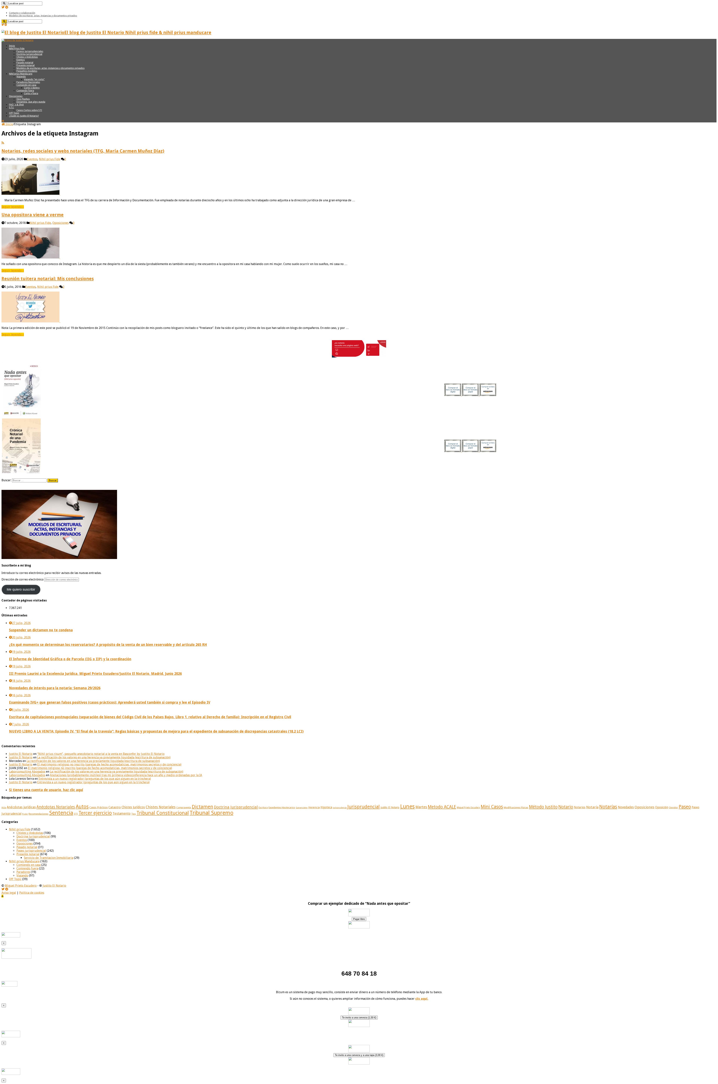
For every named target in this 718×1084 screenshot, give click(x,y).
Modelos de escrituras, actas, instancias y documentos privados (43, 15)
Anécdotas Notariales (55, 807)
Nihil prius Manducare (20, 73)
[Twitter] (2, 7)
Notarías (608, 806)
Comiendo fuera (25, 90)
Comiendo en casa (26, 85)
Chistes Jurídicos (133, 807)
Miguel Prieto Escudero (468, 807)
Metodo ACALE (442, 806)
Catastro (114, 807)
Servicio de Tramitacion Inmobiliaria (48, 858)
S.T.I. (11, 107)
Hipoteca (326, 807)
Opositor (673, 807)
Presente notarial (25, 65)
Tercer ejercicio (95, 813)
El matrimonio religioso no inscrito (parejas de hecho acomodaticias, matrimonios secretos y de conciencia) (109, 764)
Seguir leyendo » (12, 207)
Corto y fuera (31, 93)
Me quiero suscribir (21, 589)
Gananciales (302, 807)
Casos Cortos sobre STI (29, 110)
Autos (82, 806)
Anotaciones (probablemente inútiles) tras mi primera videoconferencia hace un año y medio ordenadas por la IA (126, 775)
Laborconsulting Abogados (27, 771)
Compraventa (183, 807)
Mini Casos (492, 806)
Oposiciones (15, 96)
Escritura (263, 807)
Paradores (23, 872)
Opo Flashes (23, 99)
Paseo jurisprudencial (31, 850)
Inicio (12, 45)
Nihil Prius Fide (16, 48)
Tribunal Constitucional (162, 813)
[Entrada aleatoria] (2, 121)
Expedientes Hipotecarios (282, 807)
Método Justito (543, 806)
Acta (3, 807)
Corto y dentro (32, 87)
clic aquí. (421, 998)
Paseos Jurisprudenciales (29, 51)
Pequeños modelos (26, 71)
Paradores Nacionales (28, 82)
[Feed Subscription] (2, 143)
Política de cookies (31, 892)
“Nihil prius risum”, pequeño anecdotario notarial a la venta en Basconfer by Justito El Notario (101, 754)
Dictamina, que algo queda (30, 101)
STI (76, 813)
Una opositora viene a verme (32, 214)
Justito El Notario (21, 754)
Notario (565, 806)
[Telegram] (6, 7)
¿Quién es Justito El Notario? (24, 115)
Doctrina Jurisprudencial (29, 54)
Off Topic (14, 113)
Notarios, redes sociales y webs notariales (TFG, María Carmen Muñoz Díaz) (82, 151)
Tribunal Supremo (211, 813)
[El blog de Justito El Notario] (17, 40)
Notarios (579, 807)
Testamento (122, 813)
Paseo (685, 806)
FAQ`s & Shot (16, 104)
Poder (25, 814)
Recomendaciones (38, 813)
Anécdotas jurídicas (21, 807)
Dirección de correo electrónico (22, 579)
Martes (421, 807)
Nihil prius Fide (49, 159)
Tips (133, 814)
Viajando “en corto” (34, 79)
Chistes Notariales (161, 807)
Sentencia (61, 813)
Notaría (592, 807)
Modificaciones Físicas (516, 807)
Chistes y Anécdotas (27, 57)
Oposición (661, 807)
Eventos (20, 59)
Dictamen (202, 806)
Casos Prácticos (98, 807)
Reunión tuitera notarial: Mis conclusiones (47, 278)
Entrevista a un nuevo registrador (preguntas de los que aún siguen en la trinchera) (95, 778)
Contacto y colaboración (22, 12)
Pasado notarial (24, 62)
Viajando (21, 76)
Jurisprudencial (363, 806)
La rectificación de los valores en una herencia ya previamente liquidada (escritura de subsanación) (104, 757)
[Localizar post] (4, 3)
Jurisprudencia (340, 807)
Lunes (407, 806)
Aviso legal (8, 892)
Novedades (626, 807)
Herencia (314, 807)
